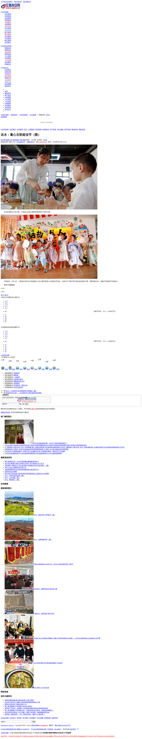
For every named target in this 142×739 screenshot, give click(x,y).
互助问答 (8, 72)
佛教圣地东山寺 (19, 381)
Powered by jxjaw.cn (7, 725)
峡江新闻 (8, 40)
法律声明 (54, 718)
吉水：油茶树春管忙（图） (43, 539)
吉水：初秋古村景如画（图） (15, 475)
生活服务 (8, 62)
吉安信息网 (5, 718)
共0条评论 (20, 142)
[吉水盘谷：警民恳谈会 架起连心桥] (19, 589)
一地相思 (17, 377)
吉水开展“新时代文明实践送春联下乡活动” (48, 663)
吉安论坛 (13, 718)
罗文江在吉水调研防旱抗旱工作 (15, 467)
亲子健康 (60, 129)
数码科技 (75, 129)
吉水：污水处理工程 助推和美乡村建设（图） (21, 391)
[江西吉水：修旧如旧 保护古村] (19, 613)
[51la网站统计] (78, 729)
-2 (5, 306)
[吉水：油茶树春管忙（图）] (19, 539)
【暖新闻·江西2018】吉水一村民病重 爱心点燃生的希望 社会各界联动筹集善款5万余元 (95, 447)
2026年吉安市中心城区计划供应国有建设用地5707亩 (22, 702)
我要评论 (30, 142)
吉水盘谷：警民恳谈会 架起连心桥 (45, 589)
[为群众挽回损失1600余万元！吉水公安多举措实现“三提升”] (19, 564)
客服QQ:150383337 (22, 729)
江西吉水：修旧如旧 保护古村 (44, 613)
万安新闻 (8, 38)
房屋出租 (8, 48)
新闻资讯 (14, 115)
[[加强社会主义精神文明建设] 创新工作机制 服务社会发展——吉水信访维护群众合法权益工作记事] (19, 638)
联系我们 (27, 2)
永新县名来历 (18, 379)
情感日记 (8, 78)
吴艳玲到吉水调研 (11, 471)
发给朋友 (16, 140)
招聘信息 (8, 50)
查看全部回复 (5, 412)
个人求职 (8, 56)
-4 (5, 303)
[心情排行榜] (5, 355)
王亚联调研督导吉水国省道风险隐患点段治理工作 (22, 469)
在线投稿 (4, 117)
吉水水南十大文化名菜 (41, 687)
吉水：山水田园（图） (12, 477)
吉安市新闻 (23, 115)
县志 (25, 129)
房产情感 (67, 129)
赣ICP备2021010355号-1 (63, 725)
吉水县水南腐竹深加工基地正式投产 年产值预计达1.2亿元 (24, 463)
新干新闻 (8, 32)
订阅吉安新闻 (7, 2)
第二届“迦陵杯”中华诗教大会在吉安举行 (18, 706)
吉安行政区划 (18, 387)
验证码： (5, 404)
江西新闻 (31, 129)
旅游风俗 (46, 129)
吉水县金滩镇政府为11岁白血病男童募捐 (48, 453)
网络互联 (82, 129)
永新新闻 (8, 24)
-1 (5, 308)
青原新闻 (8, 20)
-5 (5, 301)
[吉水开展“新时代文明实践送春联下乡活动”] (19, 663)
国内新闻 (38, 129)
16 (6, 295)
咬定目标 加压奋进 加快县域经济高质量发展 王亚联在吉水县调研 (27, 473)
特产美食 (53, 129)
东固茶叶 (17, 373)
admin (45, 140)
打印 (10, 140)
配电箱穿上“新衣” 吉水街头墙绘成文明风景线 (52, 449)
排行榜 (3, 140)
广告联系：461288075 (53, 729)
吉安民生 (8, 70)
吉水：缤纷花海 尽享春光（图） (45, 515)
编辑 (24, 140)
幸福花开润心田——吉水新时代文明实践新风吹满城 (23, 393)
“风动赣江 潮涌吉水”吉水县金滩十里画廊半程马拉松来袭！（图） (27, 465)
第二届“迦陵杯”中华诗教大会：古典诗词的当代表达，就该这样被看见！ (29, 710)
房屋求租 (8, 54)
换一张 (21, 404)
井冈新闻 (8, 16)
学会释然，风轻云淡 (21, 385)
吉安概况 (13, 129)
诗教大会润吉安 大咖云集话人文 (16, 704)
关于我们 (26, 718)
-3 (5, 304)
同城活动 (8, 64)
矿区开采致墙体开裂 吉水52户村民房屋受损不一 (51, 443)
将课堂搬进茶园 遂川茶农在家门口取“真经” (19, 700)
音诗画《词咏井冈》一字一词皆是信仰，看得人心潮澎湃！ (25, 714)
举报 (20, 140)
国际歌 (16, 375)
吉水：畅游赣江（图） (12, 480)
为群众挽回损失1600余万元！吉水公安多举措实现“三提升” (54, 564)
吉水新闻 (8, 28)
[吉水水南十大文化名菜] (19, 687)
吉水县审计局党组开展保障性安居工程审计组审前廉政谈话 (66, 445)
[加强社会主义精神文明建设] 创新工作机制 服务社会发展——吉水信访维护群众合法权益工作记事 (67, 638)
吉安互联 (73, 729)
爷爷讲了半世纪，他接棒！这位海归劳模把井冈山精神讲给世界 (26, 708)
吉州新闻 (8, 18)
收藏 (7, 140)
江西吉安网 (5, 115)
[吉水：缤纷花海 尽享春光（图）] (19, 515)
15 (2, 295)
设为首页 (18, 2)
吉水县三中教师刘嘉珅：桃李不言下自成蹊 (50, 451)
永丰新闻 (8, 36)
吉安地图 (8, 84)
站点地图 (40, 718)
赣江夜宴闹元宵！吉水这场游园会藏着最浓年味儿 (22, 461)
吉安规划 (20, 129)
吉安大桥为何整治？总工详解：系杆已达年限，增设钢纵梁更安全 (27, 712)
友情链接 (47, 718)
